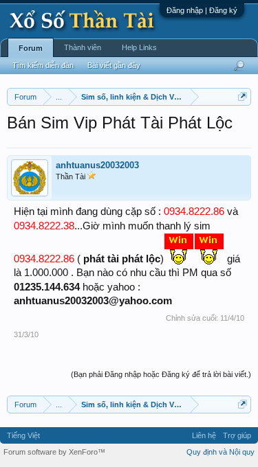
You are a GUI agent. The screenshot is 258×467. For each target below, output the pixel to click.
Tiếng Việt (23, 435)
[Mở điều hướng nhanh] (242, 96)
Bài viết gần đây (113, 65)
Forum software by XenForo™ (54, 452)
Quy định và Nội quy (220, 452)
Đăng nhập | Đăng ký (201, 10)
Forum (31, 48)
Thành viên (82, 47)
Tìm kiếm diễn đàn (43, 65)
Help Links (139, 47)
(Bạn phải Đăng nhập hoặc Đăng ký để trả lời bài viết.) (161, 374)
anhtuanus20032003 (97, 165)
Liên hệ (204, 435)
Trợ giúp (237, 435)
